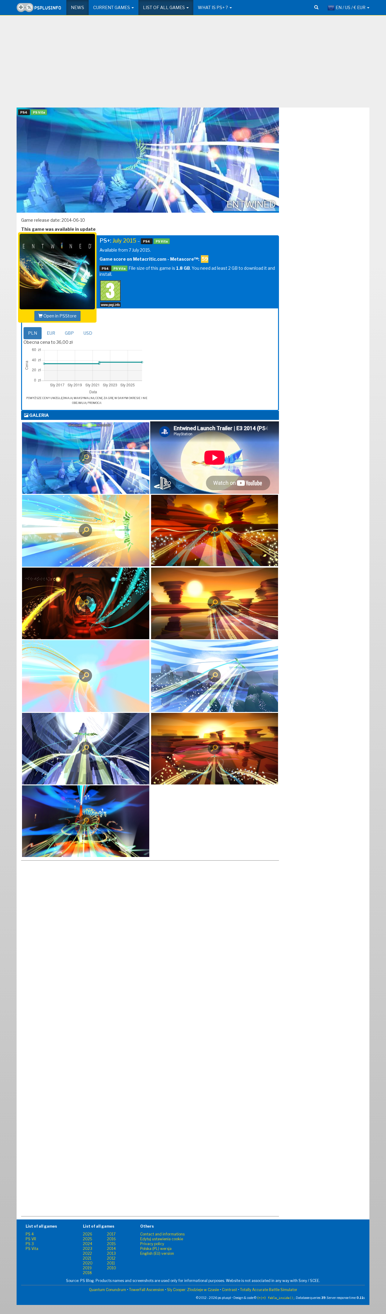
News (77, 7)
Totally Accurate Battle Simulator (268, 1289)
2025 (87, 1239)
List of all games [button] (164, 7)
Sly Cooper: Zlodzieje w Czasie (193, 1289)
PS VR (31, 1239)
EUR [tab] (51, 333)
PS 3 (30, 1244)
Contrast (229, 1289)
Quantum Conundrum (107, 1289)
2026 (87, 1234)
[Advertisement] (193, 63)
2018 (87, 1273)
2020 (88, 1263)
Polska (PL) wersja (156, 1248)
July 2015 (124, 240)
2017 (111, 1234)
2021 (87, 1258)
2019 (87, 1268)
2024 (87, 1244)
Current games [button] (112, 7)
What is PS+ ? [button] (213, 7)
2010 (111, 1268)
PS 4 (30, 1234)
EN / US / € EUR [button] (350, 7)
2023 (87, 1248)
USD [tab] (88, 333)
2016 (111, 1239)
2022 (87, 1253)
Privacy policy (152, 1244)
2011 (111, 1263)
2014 (111, 1248)
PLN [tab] (32, 333)
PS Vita (32, 1248)
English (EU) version (157, 1253)
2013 (111, 1253)
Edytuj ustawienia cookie (161, 1239)
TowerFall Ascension (146, 1289)
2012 (111, 1258)
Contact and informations (162, 1234)
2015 (111, 1244)
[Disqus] (150, 973)
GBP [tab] (69, 333)
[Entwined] (85, 458)
